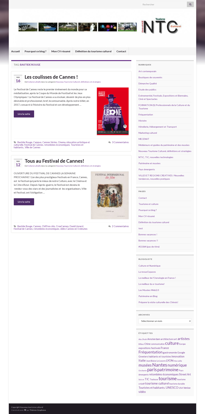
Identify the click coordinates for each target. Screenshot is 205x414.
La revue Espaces (147, 271)
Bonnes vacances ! (148, 234)
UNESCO (172, 387)
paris (152, 369)
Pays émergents (147, 169)
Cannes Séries (49, 142)
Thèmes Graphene (38, 410)
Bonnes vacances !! (148, 240)
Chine (147, 343)
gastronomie (170, 352)
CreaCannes (62, 226)
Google (181, 352)
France (165, 348)
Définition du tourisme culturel (93, 51)
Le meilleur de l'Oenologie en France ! (157, 277)
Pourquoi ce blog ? (35, 51)
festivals (155, 348)
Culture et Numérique (149, 265)
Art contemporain (147, 71)
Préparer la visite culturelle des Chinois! (158, 302)
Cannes (37, 226)
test (141, 228)
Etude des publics (147, 89)
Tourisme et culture (148, 204)
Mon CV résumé (60, 51)
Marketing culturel (148, 132)
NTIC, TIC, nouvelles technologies (156, 157)
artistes (184, 338)
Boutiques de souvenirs (150, 77)
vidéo (142, 391)
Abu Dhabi (143, 339)
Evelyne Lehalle (34, 82)
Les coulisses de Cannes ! (51, 77)
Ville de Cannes (32, 147)
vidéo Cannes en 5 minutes (73, 228)
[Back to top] (198, 407)
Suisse (141, 379)
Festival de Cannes (33, 144)
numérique (177, 365)
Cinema (62, 142)
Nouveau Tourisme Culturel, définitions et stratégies (78, 82)
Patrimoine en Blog (148, 296)
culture (172, 343)
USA (181, 388)
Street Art (185, 374)
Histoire (143, 120)
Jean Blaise (151, 361)
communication (158, 344)
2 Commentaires (120, 226)
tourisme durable (177, 383)
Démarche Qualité (148, 83)
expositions (145, 348)
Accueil (15, 51)
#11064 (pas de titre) (149, 246)
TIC (147, 379)
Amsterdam (153, 338)
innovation (178, 356)
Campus (37, 142)
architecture (167, 339)
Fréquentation (146, 114)
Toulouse (154, 379)
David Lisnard (76, 226)
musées (145, 365)
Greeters (143, 356)
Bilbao (141, 344)
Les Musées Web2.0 (149, 290)
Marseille (178, 361)
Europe (182, 344)
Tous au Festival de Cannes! (54, 161)
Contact (121, 51)
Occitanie (143, 370)
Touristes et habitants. (152, 387)
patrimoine (167, 369)
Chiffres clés (48, 226)
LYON (169, 360)
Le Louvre (161, 361)
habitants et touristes (160, 356)
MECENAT (144, 139)
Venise (186, 387)
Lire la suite (24, 114)
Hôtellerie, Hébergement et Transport (158, 126)
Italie (142, 360)
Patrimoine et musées (149, 163)
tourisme (168, 378)
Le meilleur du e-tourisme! (152, 284)
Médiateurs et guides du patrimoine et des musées (164, 145)
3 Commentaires (120, 142)
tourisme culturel (157, 383)
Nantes (159, 365)
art (175, 339)
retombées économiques (57, 144)
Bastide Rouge (24, 142)
